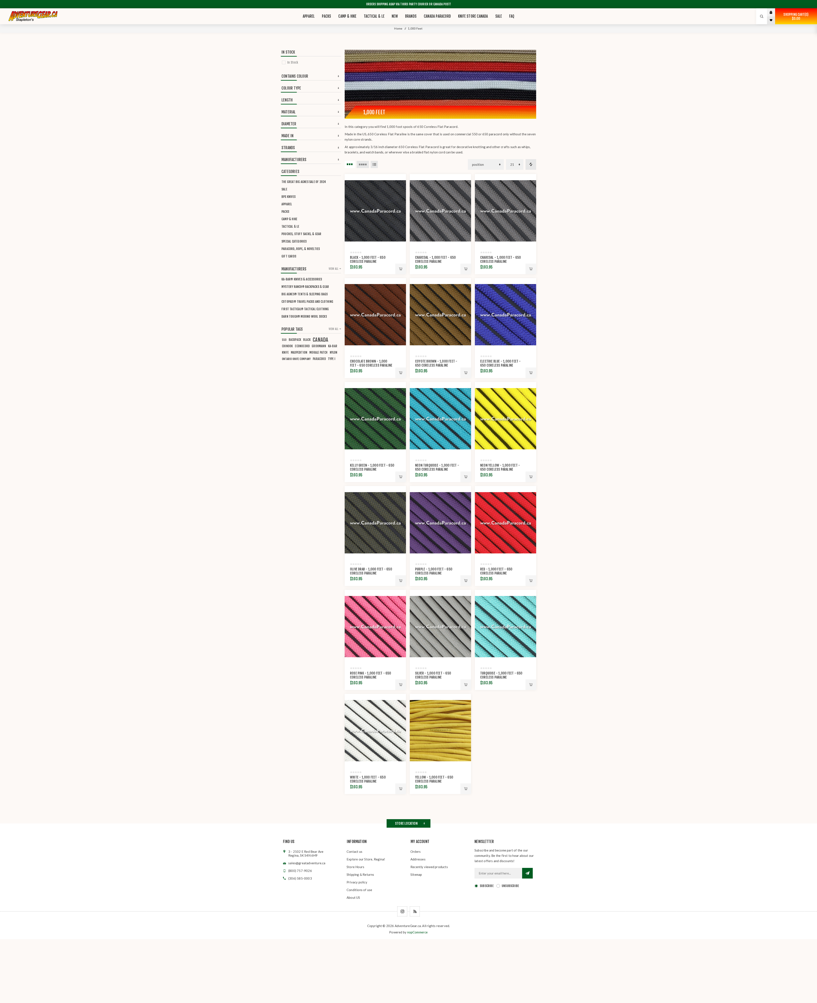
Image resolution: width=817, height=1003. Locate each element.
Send (527, 873)
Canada (320, 340)
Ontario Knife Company (296, 359)
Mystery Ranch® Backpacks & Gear (305, 287)
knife (285, 352)
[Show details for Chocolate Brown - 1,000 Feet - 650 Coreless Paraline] (375, 315)
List (374, 164)
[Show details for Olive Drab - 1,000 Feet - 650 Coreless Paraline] (375, 523)
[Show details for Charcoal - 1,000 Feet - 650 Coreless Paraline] (440, 211)
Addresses (418, 859)
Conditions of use (359, 890)
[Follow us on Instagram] (402, 911)
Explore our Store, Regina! (366, 859)
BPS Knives (288, 197)
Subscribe (487, 886)
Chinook (287, 346)
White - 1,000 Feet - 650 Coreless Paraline (368, 779)
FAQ (511, 16)
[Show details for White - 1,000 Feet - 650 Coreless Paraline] (375, 730)
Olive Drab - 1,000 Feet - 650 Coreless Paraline (371, 571)
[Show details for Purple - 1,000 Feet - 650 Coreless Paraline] (440, 523)
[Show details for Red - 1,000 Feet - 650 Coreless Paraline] (505, 523)
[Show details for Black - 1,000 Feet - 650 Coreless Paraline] (375, 211)
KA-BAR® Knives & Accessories (301, 279)
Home (398, 28)
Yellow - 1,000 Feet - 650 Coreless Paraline (434, 779)
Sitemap (416, 874)
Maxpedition (299, 352)
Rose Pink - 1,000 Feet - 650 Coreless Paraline (370, 675)
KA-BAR (332, 346)
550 (284, 339)
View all (334, 268)
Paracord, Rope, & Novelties (300, 249)
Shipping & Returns (360, 874)
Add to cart (400, 269)
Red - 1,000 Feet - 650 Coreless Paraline (496, 571)
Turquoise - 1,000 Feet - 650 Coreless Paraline (501, 675)
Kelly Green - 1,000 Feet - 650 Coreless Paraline (372, 467)
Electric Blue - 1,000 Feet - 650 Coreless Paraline (500, 363)
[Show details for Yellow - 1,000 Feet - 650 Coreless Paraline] (440, 730)
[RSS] (415, 911)
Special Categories (294, 241)
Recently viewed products (429, 867)
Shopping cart (795, 16)
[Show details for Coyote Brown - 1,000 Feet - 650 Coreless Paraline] (440, 315)
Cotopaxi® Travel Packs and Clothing (307, 302)
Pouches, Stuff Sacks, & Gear (301, 234)
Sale (284, 189)
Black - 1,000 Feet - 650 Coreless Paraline (368, 259)
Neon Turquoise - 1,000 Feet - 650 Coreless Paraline (437, 467)
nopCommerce (417, 932)
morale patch (318, 352)
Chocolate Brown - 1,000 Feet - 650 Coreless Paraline (371, 363)
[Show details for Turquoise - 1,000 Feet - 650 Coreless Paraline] (505, 626)
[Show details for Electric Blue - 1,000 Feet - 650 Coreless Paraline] (505, 315)
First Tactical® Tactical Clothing (305, 309)
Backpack (295, 340)
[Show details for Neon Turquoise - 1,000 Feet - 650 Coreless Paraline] (440, 419)
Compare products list (531, 164)
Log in (774, 12)
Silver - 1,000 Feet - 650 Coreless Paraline (433, 675)
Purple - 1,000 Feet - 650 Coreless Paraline (433, 571)
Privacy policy (357, 882)
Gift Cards (288, 256)
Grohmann (319, 346)
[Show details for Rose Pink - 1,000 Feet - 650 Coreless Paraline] (375, 626)
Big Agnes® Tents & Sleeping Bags (304, 294)
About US (353, 897)
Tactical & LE (290, 226)
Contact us (354, 851)
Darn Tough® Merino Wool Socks (304, 316)
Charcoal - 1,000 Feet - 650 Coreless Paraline (435, 259)
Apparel (286, 204)
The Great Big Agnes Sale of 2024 (303, 182)
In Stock (292, 62)
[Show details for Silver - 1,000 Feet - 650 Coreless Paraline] (440, 626)
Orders (415, 851)
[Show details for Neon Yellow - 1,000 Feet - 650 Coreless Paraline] (505, 419)
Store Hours (355, 867)
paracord (319, 359)
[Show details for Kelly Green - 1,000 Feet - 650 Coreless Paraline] (375, 419)
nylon (333, 352)
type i (331, 359)
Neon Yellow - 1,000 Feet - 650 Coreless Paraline (500, 467)
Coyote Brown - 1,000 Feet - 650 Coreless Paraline (436, 363)
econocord (302, 346)
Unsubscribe (510, 886)
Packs (285, 212)
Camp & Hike (289, 219)
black (307, 340)
